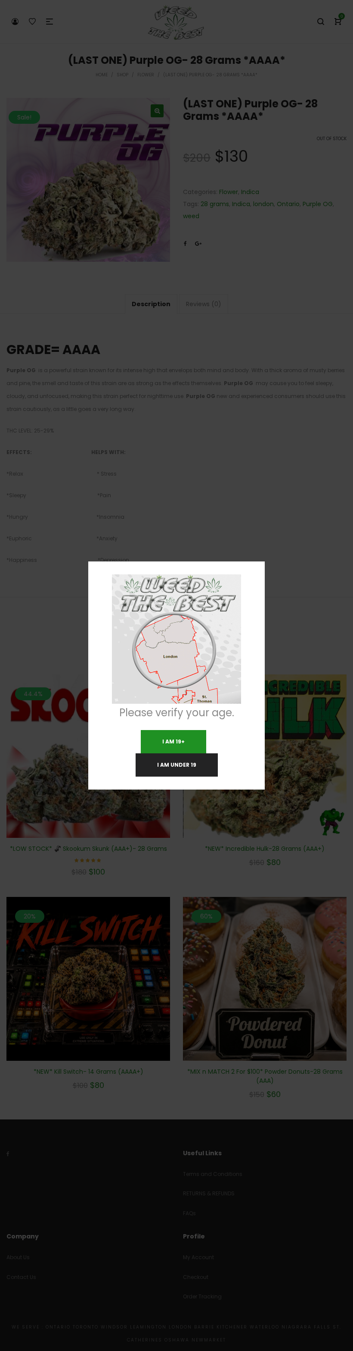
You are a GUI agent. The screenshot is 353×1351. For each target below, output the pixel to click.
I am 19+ (173, 741)
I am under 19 (176, 764)
